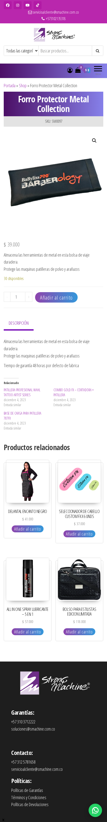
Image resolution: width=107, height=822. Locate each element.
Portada (9, 85)
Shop (23, 85)
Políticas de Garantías (27, 790)
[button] (94, 140)
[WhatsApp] (95, 810)
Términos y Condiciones (28, 797)
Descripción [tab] (19, 323)
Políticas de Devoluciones (30, 804)
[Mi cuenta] (70, 70)
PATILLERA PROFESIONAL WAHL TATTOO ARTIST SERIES (22, 392)
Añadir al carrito (56, 297)
